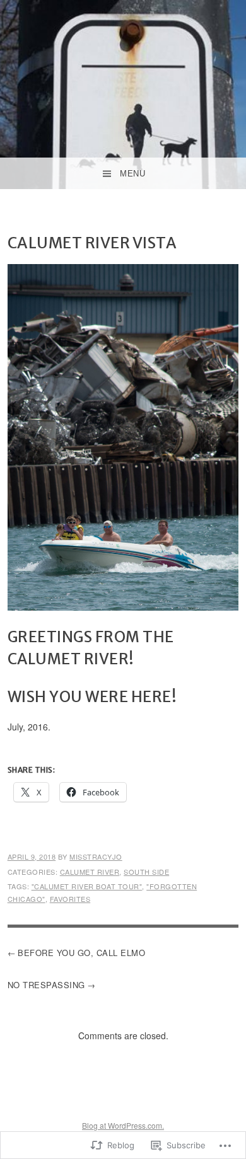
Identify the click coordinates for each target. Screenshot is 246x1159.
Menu (132, 173)
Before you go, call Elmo (81, 953)
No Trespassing (46, 985)
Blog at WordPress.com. (123, 1125)
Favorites (70, 899)
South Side (146, 872)
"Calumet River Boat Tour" (87, 886)
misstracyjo (95, 856)
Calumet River (90, 872)
